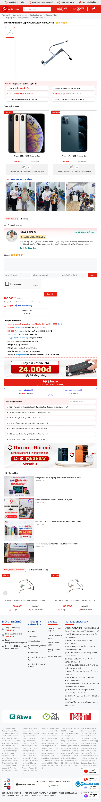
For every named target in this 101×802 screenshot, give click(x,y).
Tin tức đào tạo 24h (55, 656)
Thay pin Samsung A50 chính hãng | (68, 738)
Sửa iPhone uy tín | (87, 731)
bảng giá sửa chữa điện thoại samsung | (89, 765)
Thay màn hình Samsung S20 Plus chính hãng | (69, 760)
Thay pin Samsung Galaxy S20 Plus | (30, 750)
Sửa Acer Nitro (51, 15)
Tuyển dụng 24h (34, 636)
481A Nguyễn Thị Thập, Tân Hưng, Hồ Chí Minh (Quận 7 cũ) (28, 423)
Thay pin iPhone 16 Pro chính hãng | (10, 736)
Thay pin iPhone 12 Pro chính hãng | (8, 755)
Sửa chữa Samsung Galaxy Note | (89, 750)
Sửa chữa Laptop (20, 15)
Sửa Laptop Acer (36, 15)
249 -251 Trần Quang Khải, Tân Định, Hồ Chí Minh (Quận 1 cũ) (29, 412)
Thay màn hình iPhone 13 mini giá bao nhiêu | (50, 733)
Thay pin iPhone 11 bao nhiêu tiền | (11, 743)
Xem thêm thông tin (27, 248)
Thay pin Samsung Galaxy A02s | (50, 755)
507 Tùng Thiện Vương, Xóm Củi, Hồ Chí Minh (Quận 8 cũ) (28, 429)
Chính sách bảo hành (36, 641)
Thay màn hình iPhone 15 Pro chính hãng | (29, 738)
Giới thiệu (31, 632)
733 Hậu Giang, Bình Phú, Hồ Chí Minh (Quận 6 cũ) (25, 418)
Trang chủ (6, 15)
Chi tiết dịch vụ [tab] (11, 219)
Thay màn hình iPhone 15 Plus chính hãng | (30, 733)
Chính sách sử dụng (35, 653)
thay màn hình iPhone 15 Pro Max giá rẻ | (50, 738)
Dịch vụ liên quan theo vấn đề (14, 570)
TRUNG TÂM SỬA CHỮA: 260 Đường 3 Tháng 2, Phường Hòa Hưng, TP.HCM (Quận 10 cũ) (38, 407)
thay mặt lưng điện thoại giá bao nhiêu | (89, 758)
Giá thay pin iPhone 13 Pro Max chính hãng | (30, 763)
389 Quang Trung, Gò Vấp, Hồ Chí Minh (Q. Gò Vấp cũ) (27, 439)
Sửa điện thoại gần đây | (89, 728)
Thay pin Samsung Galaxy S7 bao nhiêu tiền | (69, 733)
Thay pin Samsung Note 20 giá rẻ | (50, 765)
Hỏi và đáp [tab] (24, 219)
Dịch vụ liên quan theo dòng (38, 570)
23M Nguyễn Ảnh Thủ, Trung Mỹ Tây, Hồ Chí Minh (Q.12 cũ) (28, 434)
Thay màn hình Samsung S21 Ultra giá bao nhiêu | (69, 743)
